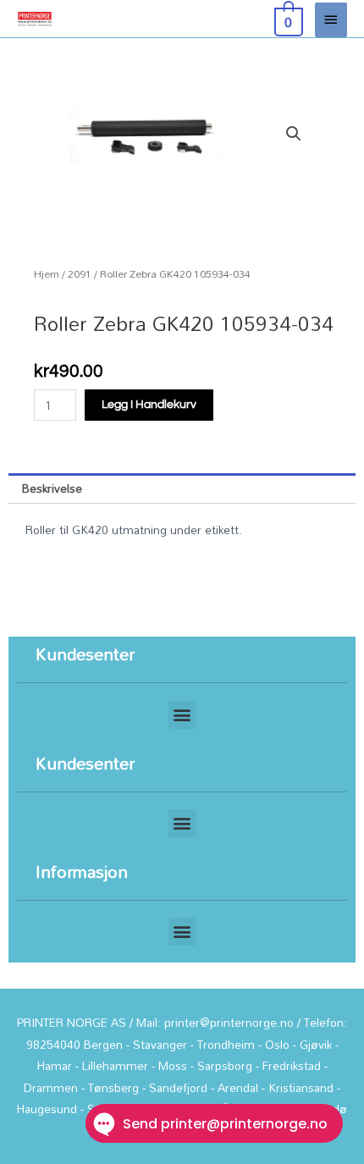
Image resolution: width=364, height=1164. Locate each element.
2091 (79, 273)
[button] (294, 134)
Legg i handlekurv (149, 405)
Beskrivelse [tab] (52, 488)
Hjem (46, 273)
